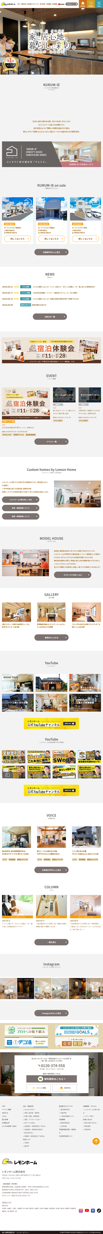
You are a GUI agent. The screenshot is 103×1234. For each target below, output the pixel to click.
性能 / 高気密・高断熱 (31, 1113)
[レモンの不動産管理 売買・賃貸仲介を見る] (76, 1039)
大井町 (41, 1208)
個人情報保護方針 (8, 1232)
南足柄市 (52, 1208)
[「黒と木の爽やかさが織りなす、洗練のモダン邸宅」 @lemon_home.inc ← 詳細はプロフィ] (25, 988)
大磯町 (9, 1208)
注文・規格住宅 (21, 4)
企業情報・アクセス (89, 1106)
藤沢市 (26, 1146)
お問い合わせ (87, 1119)
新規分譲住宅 (65, 1123)
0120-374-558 (53, 1065)
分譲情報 (48, 4)
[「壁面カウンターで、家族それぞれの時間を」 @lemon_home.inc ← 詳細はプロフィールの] (43, 988)
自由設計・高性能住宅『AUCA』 (35, 1126)
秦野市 (67, 1208)
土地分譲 (64, 1126)
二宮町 (14, 1208)
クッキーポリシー (22, 1232)
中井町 (58, 1208)
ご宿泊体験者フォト (67, 1116)
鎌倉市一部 (5, 1211)
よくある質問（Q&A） (9, 1126)
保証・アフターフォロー (32, 1119)
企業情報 (54, 4)
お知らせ (5, 1113)
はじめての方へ (29, 1109)
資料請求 (87, 1126)
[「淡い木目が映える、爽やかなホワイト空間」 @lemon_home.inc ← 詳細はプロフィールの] (60, 988)
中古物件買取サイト (66, 1136)
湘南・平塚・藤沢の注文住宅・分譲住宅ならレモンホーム (75, 1232)
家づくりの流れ (29, 1123)
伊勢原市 (73, 1208)
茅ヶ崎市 (26, 1208)
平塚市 (26, 1143)
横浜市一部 (13, 1211)
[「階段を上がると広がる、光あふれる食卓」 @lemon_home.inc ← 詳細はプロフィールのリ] (8, 988)
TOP (3, 1106)
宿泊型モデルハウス (33, 4)
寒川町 (62, 1208)
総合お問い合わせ (90, 1123)
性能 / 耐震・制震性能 (31, 1116)
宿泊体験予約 (65, 1109)
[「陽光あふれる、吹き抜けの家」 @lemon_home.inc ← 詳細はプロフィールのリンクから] (94, 988)
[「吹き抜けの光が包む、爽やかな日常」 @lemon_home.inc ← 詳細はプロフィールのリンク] (77, 988)
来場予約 (87, 1129)
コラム (4, 1116)
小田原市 (19, 1208)
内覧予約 (64, 1113)
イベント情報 (6, 1109)
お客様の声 (6, 1123)
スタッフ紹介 (89, 1116)
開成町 (46, 1208)
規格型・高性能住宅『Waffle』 (35, 1136)
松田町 (36, 1208)
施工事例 (42, 4)
